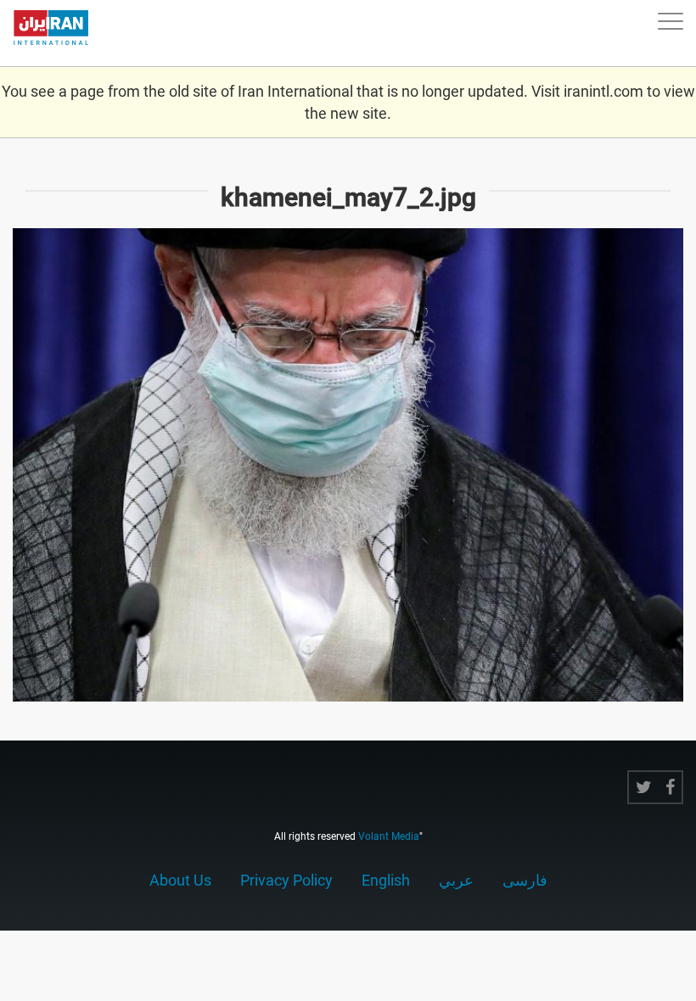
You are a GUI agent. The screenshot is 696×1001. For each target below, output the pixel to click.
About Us (180, 880)
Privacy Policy (286, 880)
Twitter (644, 787)
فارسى (524, 880)
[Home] (59, 33)
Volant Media (388, 836)
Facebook (670, 787)
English (386, 880)
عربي (456, 880)
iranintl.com (603, 91)
